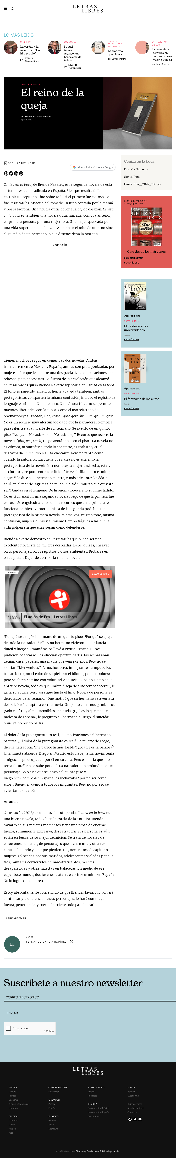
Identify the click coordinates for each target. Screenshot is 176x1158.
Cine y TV (25, 42)
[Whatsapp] (21, 173)
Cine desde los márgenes (146, 252)
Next (167, 232)
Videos (156, 44)
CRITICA (13, 1116)
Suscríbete (131, 262)
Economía (70, 42)
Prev (125, 232)
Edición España (133, 257)
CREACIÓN (54, 1100)
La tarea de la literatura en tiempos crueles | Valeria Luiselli (162, 54)
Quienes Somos (135, 1104)
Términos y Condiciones (87, 1151)
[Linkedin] (16, 173)
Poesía (51, 1104)
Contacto (132, 1112)
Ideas (51, 1124)
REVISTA (92, 1104)
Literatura (13, 1108)
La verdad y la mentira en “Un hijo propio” (30, 50)
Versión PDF (131, 339)
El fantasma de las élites (141, 399)
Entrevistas (159, 42)
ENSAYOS (53, 1116)
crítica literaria (16, 918)
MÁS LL (132, 1087)
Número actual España (98, 1112)
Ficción (51, 1108)
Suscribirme (133, 1095)
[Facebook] (6, 173)
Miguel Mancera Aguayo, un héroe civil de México (72, 53)
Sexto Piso (132, 176)
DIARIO (13, 1087)
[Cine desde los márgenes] (146, 228)
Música (12, 1128)
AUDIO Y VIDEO (96, 1087)
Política (12, 1095)
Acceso (131, 1091)
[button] (5, 8)
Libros (25, 84)
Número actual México (98, 1108)
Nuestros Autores (136, 1108)
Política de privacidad (110, 1151)
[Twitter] (11, 173)
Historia (52, 1120)
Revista (36, 84)
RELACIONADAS (42, 963)
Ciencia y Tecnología (115, 42)
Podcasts (92, 1095)
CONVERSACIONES (58, 1087)
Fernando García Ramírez (46, 941)
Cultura (12, 1091)
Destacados (94, 1116)
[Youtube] (140, 1119)
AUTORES (126, 963)
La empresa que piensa (115, 52)
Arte (11, 1132)
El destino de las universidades (136, 328)
